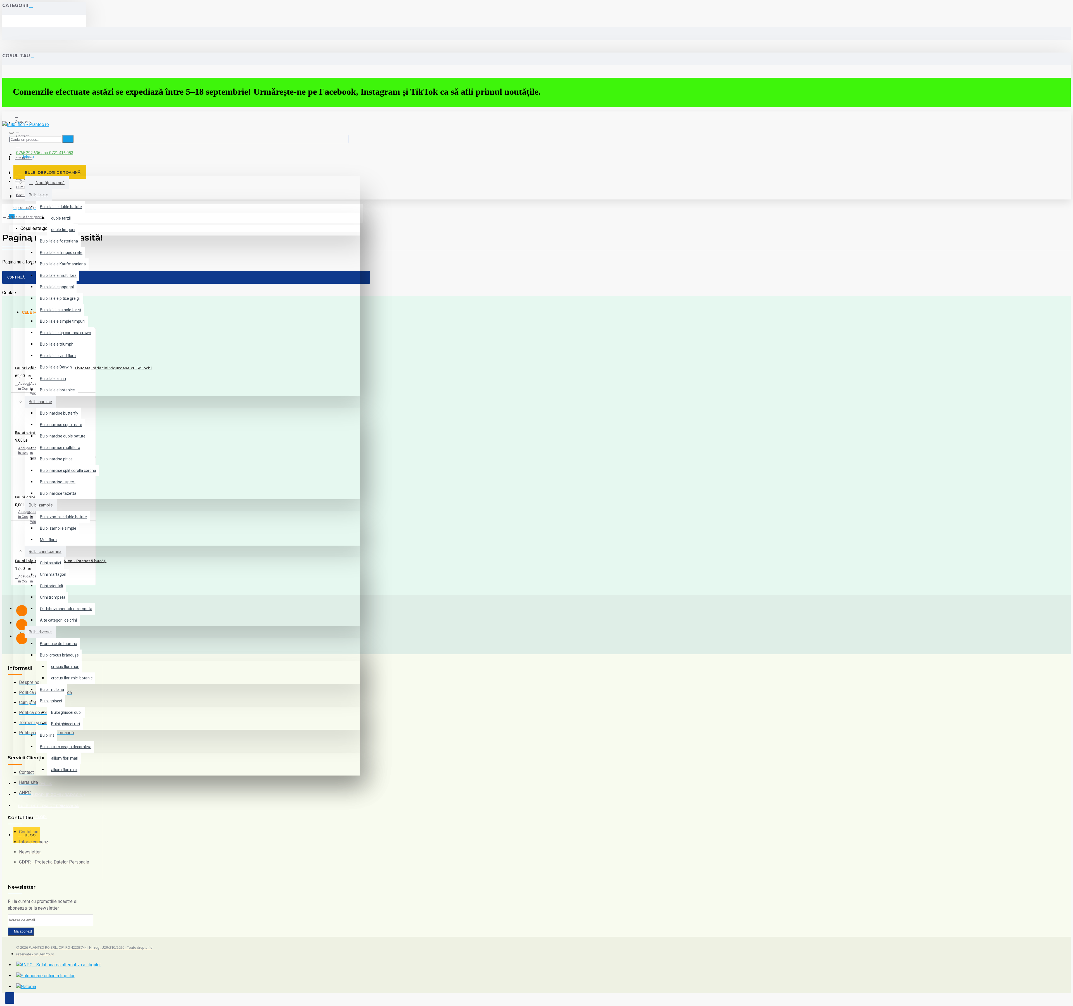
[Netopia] (26, 986)
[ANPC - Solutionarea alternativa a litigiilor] (58, 965)
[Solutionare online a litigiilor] (45, 975)
